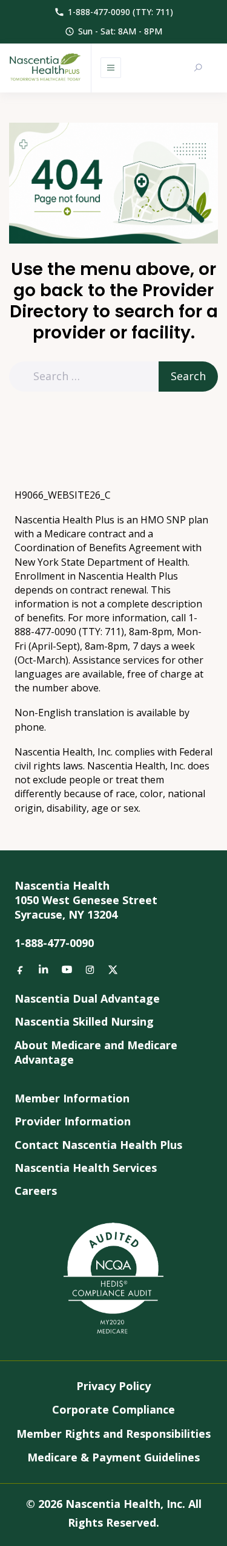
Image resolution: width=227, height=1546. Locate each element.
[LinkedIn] (44, 969)
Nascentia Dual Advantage (87, 998)
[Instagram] (90, 969)
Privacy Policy (113, 1386)
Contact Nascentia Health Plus (98, 1144)
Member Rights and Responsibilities (113, 1433)
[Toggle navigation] (110, 67)
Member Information (72, 1098)
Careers (36, 1190)
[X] (113, 969)
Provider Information (73, 1121)
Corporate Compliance (113, 1409)
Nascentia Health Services (86, 1167)
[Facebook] (21, 969)
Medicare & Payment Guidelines (113, 1457)
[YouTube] (67, 969)
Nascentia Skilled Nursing (84, 1021)
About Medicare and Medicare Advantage (96, 1052)
